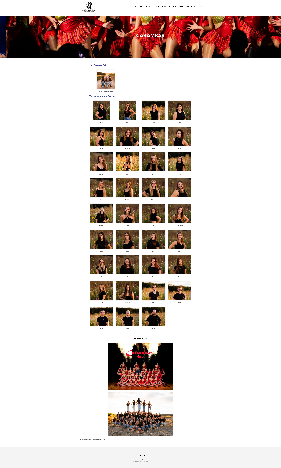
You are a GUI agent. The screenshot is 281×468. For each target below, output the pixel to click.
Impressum (134, 459)
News (187, 6)
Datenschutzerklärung (143, 459)
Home (134, 6)
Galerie (181, 6)
